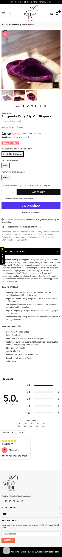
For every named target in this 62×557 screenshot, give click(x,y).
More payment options (31, 212)
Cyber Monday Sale (51, 232)
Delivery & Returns (30, 185)
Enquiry (46, 185)
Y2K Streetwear (23, 240)
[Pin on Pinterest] (32, 106)
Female (6, 178)
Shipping (5, 137)
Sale (6, 34)
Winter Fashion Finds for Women (43, 237)
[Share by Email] (45, 106)
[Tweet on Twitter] (28, 106)
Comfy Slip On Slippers (12, 154)
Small (5, 166)
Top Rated (6, 234)
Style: (17, 149)
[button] (43, 385)
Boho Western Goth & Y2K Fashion (26, 232)
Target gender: (13, 172)
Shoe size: (10, 160)
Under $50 (16, 234)
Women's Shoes (8, 240)
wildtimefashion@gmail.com (19, 496)
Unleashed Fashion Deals (32, 234)
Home (4, 25)
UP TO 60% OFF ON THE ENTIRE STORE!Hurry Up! (31, 2)
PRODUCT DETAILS (14, 251)
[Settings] (51, 13)
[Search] (9, 13)
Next (58, 59)
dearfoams (6, 113)
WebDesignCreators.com (48, 552)
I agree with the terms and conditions (21, 199)
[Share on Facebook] (24, 106)
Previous (4, 59)
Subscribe (8, 540)
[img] (9, 441)
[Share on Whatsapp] (40, 106)
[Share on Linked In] (36, 106)
